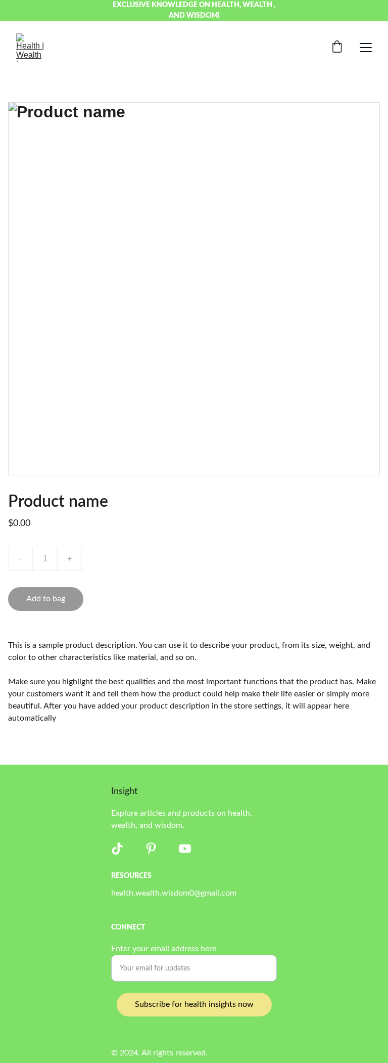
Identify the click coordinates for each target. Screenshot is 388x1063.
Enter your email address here (163, 949)
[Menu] (366, 47)
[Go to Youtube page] (185, 849)
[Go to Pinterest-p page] (151, 849)
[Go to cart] (337, 48)
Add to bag (45, 599)
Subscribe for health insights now (194, 1004)
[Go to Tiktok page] (117, 849)
